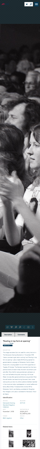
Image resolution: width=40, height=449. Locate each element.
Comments (21, 334)
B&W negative (7, 418)
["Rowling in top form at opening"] (11, 433)
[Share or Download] (7, 327)
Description (8, 334)
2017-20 (22, 403)
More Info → (8, 345)
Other (22, 418)
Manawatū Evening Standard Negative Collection (9, 405)
